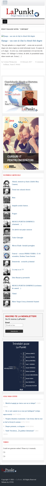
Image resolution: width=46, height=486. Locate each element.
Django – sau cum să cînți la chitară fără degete (21, 41)
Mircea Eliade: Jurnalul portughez (23, 246)
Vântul (14, 294)
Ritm (13, 198)
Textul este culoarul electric (21, 190)
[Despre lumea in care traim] (23, 12)
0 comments (39, 62)
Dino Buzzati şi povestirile (21, 278)
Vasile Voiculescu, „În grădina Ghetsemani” (19, 431)
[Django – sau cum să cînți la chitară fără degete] (18, 36)
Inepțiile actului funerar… (20, 206)
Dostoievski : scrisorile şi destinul (23, 262)
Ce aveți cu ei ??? (18, 270)
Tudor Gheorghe (17, 238)
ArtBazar (6, 64)
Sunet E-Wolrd (15, 64)
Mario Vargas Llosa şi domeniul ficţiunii (25, 302)
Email (7, 322)
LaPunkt (19, 479)
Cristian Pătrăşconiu (10, 62)
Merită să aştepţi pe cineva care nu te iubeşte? (20, 403)
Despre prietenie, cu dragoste (15, 426)
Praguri (14, 214)
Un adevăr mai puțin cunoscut (22, 230)
